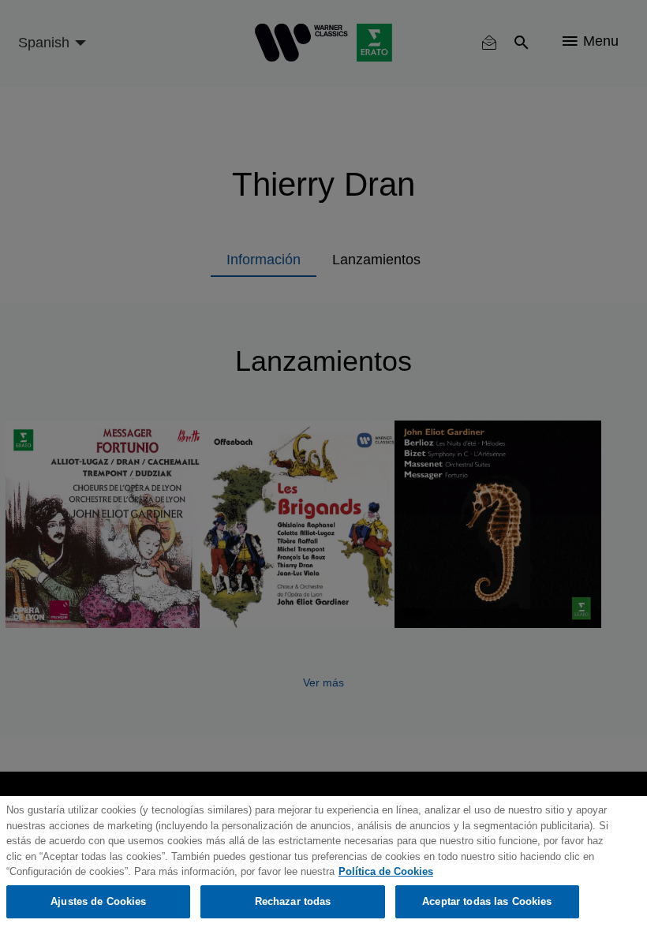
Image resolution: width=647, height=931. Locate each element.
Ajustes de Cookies (98, 901)
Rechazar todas (293, 901)
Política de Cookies (385, 871)
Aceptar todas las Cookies (487, 901)
